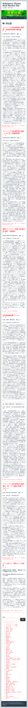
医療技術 (8, 636)
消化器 (5, 125)
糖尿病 (7, 679)
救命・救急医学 (9, 652)
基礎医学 (8, 640)
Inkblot (4, 705)
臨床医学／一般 (9, 687)
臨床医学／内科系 (10, 125)
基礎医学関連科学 (10, 642)
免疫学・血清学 (9, 628)
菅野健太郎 (15, 311)
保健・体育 (8, 627)
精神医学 (8, 677)
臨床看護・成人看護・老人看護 (13, 692)
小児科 (7, 646)
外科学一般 (8, 643)
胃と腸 (11, 126)
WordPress (18, 704)
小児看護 (8, 645)
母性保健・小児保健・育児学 (13, 659)
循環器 (7, 648)
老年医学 (8, 680)
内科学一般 (8, 631)
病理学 (7, 668)
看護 (7, 673)
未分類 (7, 655)
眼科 (7, 676)
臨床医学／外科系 (10, 690)
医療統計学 (8, 637)
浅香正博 (8, 559)
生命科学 (8, 662)
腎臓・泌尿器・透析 (10, 684)
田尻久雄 (12, 479)
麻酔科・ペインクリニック (12, 698)
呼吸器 (7, 639)
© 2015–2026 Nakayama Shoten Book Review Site (12, 703)
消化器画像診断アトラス (11, 315)
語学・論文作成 (9, 696)
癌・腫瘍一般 (9, 670)
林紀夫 (7, 224)
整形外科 (8, 654)
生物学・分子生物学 (10, 664)
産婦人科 (8, 665)
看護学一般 (8, 674)
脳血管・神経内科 (10, 683)
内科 (10, 479)
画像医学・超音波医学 (11, 667)
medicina (11, 311)
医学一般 (8, 633)
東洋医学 (8, 656)
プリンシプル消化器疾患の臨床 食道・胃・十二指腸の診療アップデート (14, 486)
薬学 (7, 693)
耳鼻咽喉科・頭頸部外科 (12, 681)
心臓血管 (8, 649)
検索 (4, 617)
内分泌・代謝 (9, 630)
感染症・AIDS (9, 651)
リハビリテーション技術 (12, 624)
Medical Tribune (19, 610)
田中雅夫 (8, 126)
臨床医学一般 (9, 686)
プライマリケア (9, 623)
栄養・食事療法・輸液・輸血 (13, 658)
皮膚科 (7, 671)
